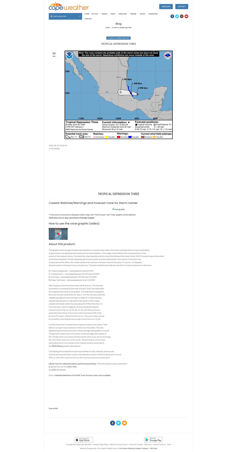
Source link (53, 408)
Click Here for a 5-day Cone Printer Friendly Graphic (71, 218)
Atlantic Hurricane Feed (122, 27)
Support (182, 7)
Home (107, 27)
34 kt (69, 367)
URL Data (153, 448)
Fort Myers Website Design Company (134, 448)
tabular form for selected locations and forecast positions (72, 364)
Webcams (166, 7)
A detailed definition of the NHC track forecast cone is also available (82, 375)
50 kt (74, 367)
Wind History (57, 346)
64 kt (54, 370)
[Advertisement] (118, 155)
